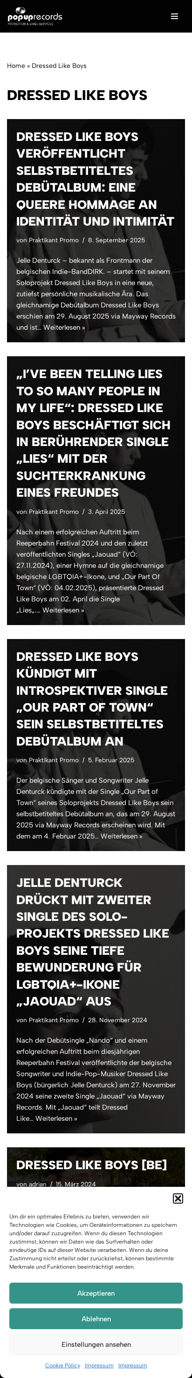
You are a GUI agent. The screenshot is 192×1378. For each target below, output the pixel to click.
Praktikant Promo (54, 240)
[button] (178, 1198)
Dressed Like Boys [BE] (91, 1165)
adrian (38, 1184)
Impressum (99, 1365)
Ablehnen (96, 1319)
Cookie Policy (62, 1365)
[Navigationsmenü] (174, 16)
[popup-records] (35, 16)
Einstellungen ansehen (96, 1344)
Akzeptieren (96, 1293)
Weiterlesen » (64, 327)
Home (16, 66)
